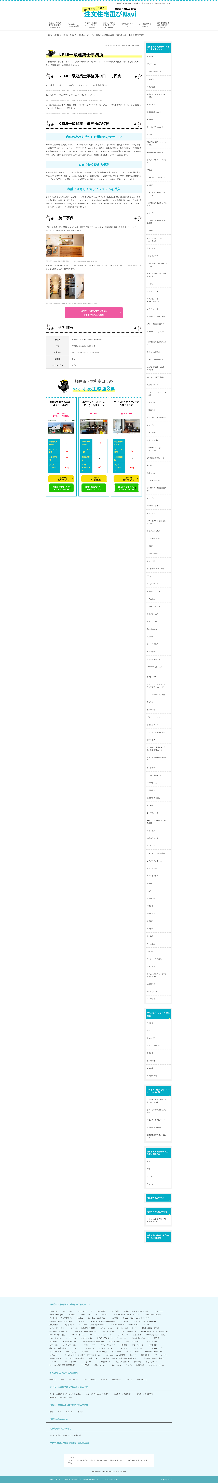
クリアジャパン (152, 440)
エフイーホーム (152, 309)
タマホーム (151, 104)
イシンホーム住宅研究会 (156, 732)
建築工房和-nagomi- (154, 112)
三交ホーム (151, 637)
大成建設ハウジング (154, 591)
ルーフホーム (152, 433)
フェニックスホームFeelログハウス (156, 194)
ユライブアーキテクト (155, 360)
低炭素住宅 (151, 1061)
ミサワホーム (152, 783)
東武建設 (150, 921)
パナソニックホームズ (155, 506)
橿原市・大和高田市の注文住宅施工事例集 (109, 25)
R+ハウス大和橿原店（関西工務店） (157, 822)
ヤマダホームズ (152, 614)
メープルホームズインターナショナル (157, 275)
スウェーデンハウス (154, 538)
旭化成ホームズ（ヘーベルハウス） (157, 95)
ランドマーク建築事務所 (156, 853)
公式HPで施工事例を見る (63, 479)
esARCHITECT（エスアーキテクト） (156, 368)
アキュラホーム (152, 498)
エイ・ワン (151, 213)
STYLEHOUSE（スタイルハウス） (156, 143)
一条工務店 (151, 599)
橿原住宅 (150, 906)
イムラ (149, 891)
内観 (148, 1169)
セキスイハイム (152, 725)
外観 (148, 1161)
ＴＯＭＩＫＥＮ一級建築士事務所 (157, 222)
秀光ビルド (151, 914)
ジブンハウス (152, 677)
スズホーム (151, 231)
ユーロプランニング (154, 72)
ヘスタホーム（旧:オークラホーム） (157, 265)
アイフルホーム (152, 513)
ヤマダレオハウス (153, 531)
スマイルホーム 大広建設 (156, 695)
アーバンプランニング (155, 127)
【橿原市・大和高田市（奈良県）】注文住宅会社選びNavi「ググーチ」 (144, 3)
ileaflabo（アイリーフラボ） (155, 333)
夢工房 (149, 465)
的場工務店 (151, 984)
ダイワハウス (152, 64)
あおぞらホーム (152, 813)
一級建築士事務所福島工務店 (157, 343)
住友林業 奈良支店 (153, 798)
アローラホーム (152, 425)
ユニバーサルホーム (154, 775)
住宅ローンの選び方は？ (156, 1127)
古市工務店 (151, 999)
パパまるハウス (152, 256)
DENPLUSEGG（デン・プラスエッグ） (156, 449)
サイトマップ (167, 1480)
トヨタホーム (152, 768)
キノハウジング (152, 876)
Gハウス (150, 702)
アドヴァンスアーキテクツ (157, 317)
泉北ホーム (151, 473)
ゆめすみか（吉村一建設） (157, 418)
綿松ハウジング (152, 838)
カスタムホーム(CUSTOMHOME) (153, 300)
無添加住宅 (151, 710)
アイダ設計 (151, 87)
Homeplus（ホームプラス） (155, 668)
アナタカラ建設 (152, 644)
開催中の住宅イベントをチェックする (61, 488)
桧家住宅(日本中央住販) (155, 569)
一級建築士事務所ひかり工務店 (157, 204)
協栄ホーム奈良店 (153, 352)
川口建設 (150, 546)
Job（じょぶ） (152, 629)
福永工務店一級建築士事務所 (157, 489)
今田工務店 (151, 944)
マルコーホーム (152, 385)
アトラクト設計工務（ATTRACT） (154, 239)
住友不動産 (151, 79)
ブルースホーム (152, 554)
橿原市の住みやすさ (127, 25)
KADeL (149, 170)
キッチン (150, 1184)
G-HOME (150, 951)
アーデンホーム (152, 584)
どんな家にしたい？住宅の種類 (73, 25)
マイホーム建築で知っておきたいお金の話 (91, 25)
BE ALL (149, 576)
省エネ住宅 (151, 1038)
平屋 (148, 1031)
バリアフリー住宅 (153, 1046)
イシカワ (150, 284)
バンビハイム (152, 846)
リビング (150, 1176)
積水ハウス (151, 740)
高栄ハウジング (152, 992)
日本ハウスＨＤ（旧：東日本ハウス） (157, 522)
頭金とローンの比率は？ (156, 1120)
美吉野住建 (151, 899)
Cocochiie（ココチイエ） (156, 178)
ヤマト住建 (151, 561)
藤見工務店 (151, 248)
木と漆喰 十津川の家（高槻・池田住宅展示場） (156, 748)
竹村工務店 (151, 966)
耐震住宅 (150, 1053)
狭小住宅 (150, 1023)
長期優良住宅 (152, 1076)
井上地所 (150, 936)
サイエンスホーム (153, 659)
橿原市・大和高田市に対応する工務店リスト (55, 25)
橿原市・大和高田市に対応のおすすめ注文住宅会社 (94, 313)
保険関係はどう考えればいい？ (157, 1136)
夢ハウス (150, 135)
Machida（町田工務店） (156, 377)
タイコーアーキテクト (155, 291)
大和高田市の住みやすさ (145, 25)
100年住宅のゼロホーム (155, 458)
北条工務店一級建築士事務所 (157, 759)
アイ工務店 (151, 831)
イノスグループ (152, 621)
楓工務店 (150, 805)
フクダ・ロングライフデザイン (157, 161)
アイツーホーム (152, 868)
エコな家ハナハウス (154, 480)
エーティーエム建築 (154, 959)
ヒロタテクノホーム (154, 861)
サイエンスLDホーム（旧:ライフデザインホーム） (156, 685)
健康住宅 (150, 1068)
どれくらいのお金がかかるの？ (157, 1111)
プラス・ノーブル (153, 717)
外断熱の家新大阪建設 (155, 152)
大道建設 (150, 185)
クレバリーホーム (153, 606)
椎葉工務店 (151, 410)
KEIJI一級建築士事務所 (155, 324)
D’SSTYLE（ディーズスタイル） (156, 393)
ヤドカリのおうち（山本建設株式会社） (157, 975)
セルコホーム (152, 652)
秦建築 (149, 883)
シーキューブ (152, 402)
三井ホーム (151, 57)
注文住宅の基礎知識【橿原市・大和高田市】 (163, 25)
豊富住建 (150, 929)
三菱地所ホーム (152, 790)
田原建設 (150, 120)
